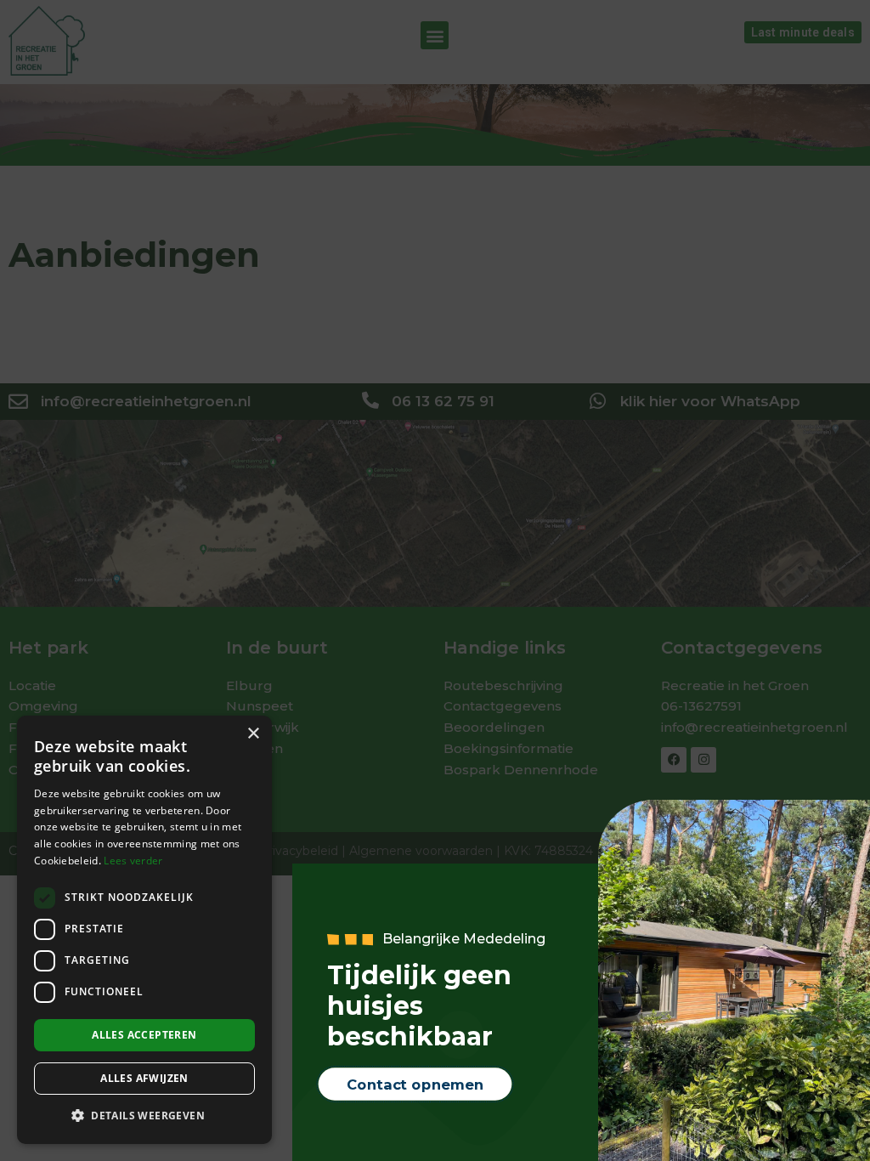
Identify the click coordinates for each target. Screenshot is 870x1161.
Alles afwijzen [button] (144, 1078)
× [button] (252, 734)
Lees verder (133, 860)
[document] (435, 580)
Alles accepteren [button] (144, 1035)
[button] (144, 1116)
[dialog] (144, 930)
